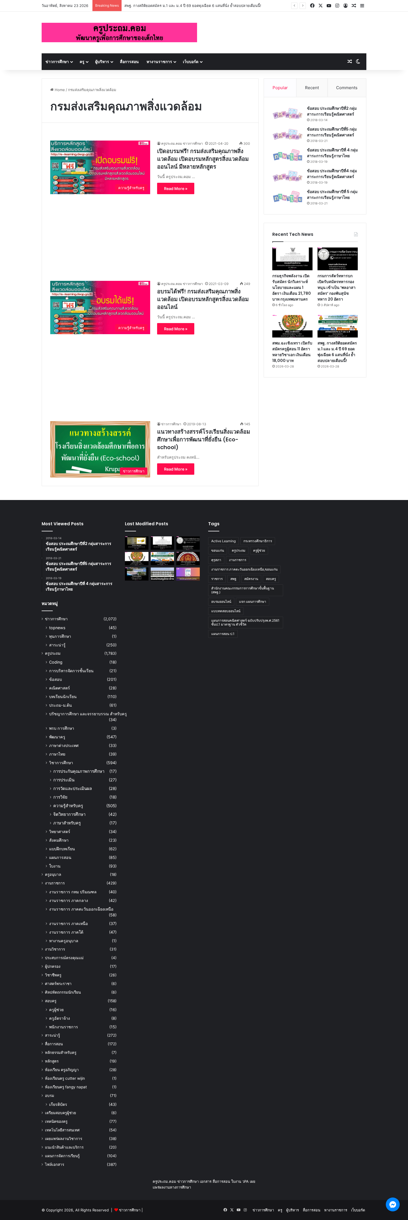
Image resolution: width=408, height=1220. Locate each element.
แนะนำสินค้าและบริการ (64, 1147)
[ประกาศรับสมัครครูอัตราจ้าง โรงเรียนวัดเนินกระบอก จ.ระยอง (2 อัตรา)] (162, 574)
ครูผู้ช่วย (56, 1009)
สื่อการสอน (129, 61)
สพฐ (233, 579)
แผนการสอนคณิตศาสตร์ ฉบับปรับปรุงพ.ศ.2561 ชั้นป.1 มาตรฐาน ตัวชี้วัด (245, 622)
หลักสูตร (52, 1061)
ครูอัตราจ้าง (59, 1018)
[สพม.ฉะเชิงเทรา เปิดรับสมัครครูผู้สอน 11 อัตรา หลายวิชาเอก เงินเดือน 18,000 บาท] (292, 326)
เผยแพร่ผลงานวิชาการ (63, 1138)
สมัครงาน (251, 579)
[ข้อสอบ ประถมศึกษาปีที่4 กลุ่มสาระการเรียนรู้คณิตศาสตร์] (287, 176)
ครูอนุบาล (53, 874)
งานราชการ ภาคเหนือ (68, 923)
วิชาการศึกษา (61, 762)
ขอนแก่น (217, 550)
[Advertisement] (150, 233)
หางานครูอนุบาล (63, 940)
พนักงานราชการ (63, 1026)
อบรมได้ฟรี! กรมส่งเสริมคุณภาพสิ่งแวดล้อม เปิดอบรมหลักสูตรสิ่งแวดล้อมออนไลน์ (203, 299)
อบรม (49, 1095)
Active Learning (223, 541)
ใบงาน (55, 866)
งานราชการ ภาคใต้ (66, 932)
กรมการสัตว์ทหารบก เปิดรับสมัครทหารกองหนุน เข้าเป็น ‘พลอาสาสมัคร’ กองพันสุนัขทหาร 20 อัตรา (337, 287)
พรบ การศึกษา (61, 728)
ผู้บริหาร (102, 61)
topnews (57, 627)
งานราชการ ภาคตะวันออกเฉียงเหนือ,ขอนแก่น (244, 569)
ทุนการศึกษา (60, 636)
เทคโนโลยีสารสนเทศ (62, 1130)
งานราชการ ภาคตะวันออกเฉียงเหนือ (81, 909)
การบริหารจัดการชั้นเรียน (71, 670)
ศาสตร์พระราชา (58, 983)
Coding (55, 662)
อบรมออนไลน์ (221, 601)
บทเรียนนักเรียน (63, 696)
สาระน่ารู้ (57, 644)
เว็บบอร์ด (190, 61)
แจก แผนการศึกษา (252, 601)
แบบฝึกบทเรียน (62, 848)
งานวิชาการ (55, 949)
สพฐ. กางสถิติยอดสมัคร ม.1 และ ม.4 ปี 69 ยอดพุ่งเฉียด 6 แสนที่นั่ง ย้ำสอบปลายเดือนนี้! (192, 5)
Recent (312, 87)
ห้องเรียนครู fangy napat (66, 1087)
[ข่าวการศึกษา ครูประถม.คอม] (119, 32)
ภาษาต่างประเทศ (64, 745)
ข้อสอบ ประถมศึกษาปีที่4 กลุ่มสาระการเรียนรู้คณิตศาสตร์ (332, 173)
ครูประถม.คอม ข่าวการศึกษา (182, 143)
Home (59, 90)
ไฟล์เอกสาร (54, 1164)
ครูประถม (53, 653)
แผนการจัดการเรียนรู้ (62, 1156)
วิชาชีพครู (53, 975)
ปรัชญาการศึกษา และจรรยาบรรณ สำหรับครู (88, 713)
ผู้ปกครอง (53, 966)
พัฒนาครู (57, 736)
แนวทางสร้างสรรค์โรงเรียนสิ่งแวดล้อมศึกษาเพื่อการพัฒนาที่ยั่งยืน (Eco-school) (203, 439)
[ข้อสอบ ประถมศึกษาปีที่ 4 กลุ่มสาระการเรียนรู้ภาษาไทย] (287, 155)
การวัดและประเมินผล (72, 788)
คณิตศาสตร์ (59, 688)
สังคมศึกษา (59, 840)
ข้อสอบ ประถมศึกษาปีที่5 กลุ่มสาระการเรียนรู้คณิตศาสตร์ (332, 132)
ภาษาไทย (57, 754)
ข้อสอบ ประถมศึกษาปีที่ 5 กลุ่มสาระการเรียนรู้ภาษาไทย (332, 194)
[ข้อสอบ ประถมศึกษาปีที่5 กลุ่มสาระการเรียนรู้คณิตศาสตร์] (287, 134)
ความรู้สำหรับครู (68, 805)
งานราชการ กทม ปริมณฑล (73, 891)
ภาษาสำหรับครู (67, 823)
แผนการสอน (60, 857)
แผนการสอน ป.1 (223, 634)
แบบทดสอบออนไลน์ (225, 611)
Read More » (175, 188)
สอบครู (50, 1001)
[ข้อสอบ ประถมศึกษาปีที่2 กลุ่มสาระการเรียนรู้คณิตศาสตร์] (287, 113)
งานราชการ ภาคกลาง (68, 900)
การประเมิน (63, 779)
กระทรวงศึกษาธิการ (257, 541)
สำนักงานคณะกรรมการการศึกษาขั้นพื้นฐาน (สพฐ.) (242, 590)
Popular (280, 87)
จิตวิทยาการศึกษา (69, 814)
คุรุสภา (216, 560)
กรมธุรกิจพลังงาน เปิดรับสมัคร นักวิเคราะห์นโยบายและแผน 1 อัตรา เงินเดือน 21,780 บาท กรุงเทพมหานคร (291, 287)
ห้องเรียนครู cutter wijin (65, 1078)
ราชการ (217, 579)
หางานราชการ (159, 61)
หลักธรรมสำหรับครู (60, 1052)
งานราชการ (55, 883)
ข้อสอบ (55, 679)
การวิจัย (60, 797)
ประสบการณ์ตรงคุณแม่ (64, 958)
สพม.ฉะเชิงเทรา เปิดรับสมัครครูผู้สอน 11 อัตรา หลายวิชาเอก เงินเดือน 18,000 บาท (292, 351)
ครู (82, 61)
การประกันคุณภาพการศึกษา (78, 771)
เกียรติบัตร (58, 1104)
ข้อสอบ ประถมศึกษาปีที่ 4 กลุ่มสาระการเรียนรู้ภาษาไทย (332, 153)
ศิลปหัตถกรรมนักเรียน (63, 992)
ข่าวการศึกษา (57, 61)
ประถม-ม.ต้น (60, 705)
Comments (346, 87)
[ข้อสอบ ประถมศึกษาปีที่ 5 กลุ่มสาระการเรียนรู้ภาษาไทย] (287, 197)
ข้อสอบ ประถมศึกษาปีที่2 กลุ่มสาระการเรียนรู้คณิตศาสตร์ (332, 111)
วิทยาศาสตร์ (59, 831)
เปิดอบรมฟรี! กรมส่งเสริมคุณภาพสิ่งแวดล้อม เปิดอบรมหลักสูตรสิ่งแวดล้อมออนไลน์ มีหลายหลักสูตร (203, 159)
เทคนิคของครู (56, 1121)
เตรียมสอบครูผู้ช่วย (60, 1113)
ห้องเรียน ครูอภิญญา (62, 1070)
